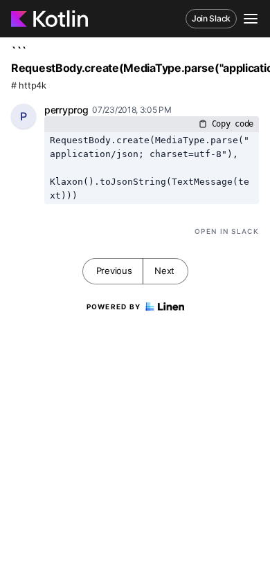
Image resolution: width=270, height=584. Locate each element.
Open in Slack (227, 231)
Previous (114, 270)
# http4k (28, 85)
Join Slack (211, 18)
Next (164, 270)
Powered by (114, 306)
